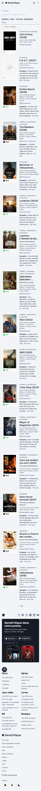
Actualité (5, 688)
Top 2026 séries (27, 677)
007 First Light (7, 699)
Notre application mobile (11, 743)
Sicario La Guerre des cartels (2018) (28, 535)
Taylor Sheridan (15, 14)
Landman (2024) (28, 200)
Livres (24, 692)
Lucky (23, 683)
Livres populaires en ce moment (29, 709)
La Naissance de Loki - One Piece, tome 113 (10, 725)
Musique (25, 714)
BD (3, 714)
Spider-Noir (25, 680)
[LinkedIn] (34, 615)
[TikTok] (30, 615)
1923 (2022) (26, 319)
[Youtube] (38, 615)
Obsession (5, 681)
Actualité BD (6, 729)
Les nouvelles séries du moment (29, 687)
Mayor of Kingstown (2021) (29, 424)
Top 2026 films (7, 678)
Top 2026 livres (27, 696)
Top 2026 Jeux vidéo (9, 696)
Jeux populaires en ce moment (10, 709)
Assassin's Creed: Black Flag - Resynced (10, 703)
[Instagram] (26, 615)
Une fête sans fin (8, 721)
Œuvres (23, 14)
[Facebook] (23, 615)
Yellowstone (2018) (26, 574)
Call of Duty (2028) (26, 36)
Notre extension (8, 747)
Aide (3, 750)
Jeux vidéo (7, 692)
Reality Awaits (26, 725)
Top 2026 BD (7, 718)
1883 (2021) (25, 352)
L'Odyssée (5, 684)
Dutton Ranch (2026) (27, 90)
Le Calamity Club (27, 699)
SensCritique (5, 14)
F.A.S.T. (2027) (27, 60)
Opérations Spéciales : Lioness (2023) (27, 278)
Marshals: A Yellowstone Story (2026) (26, 166)
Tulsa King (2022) (29, 387)
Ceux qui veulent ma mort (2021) (28, 461)
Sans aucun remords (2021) (27, 498)
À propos (5, 740)
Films (5, 673)
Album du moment (28, 729)
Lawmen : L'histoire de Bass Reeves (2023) (29, 237)
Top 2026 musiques (28, 718)
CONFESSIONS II (27, 721)
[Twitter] (19, 615)
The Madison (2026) (26, 128)
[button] (38, 2)
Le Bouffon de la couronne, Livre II (27, 703)
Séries (24, 673)
